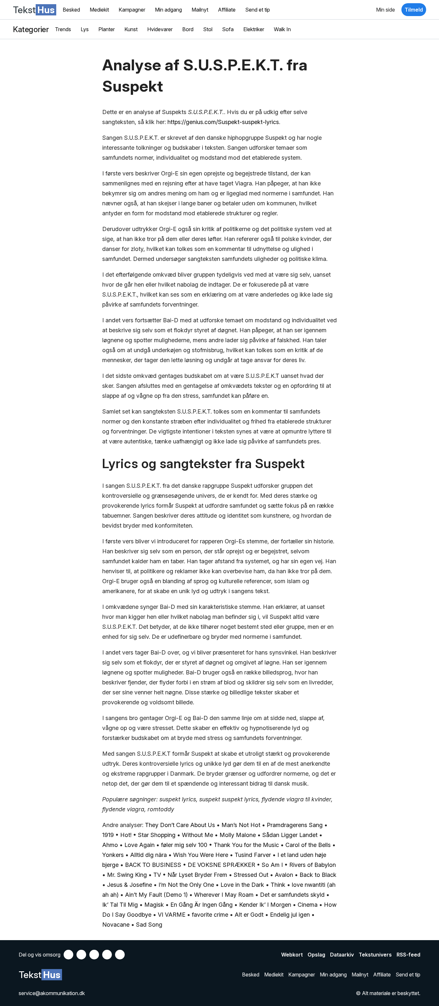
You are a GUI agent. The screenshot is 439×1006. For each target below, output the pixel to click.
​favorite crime (210, 914)
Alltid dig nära (148, 854)
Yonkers (113, 854)
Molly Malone (238, 835)
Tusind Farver (253, 854)
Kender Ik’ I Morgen (265, 904)
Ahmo (110, 844)
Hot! (125, 835)
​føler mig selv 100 (184, 844)
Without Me (197, 835)
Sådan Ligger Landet (290, 835)
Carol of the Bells (308, 844)
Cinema (308, 904)
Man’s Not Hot (240, 825)
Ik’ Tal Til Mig (120, 904)
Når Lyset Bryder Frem (197, 874)
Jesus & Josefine (129, 884)
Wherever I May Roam (224, 894)
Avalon (284, 874)
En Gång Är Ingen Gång (201, 904)
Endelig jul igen (290, 914)
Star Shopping (156, 835)
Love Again (139, 844)
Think (278, 884)
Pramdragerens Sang (295, 825)
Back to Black (318, 874)
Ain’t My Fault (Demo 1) (156, 894)
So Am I (272, 864)
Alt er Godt (249, 914)
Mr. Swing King (127, 874)
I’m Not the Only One (186, 884)
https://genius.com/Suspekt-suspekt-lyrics (223, 122)
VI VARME (171, 914)
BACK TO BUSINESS (153, 864)
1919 (108, 835)
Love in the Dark (242, 884)
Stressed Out (251, 874)
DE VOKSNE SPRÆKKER (221, 864)
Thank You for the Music (246, 844)
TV (157, 874)
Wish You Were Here (200, 854)
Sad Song (149, 924)
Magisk (154, 904)
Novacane (116, 924)
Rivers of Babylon (312, 864)
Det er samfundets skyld (292, 894)
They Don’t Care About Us (180, 825)
